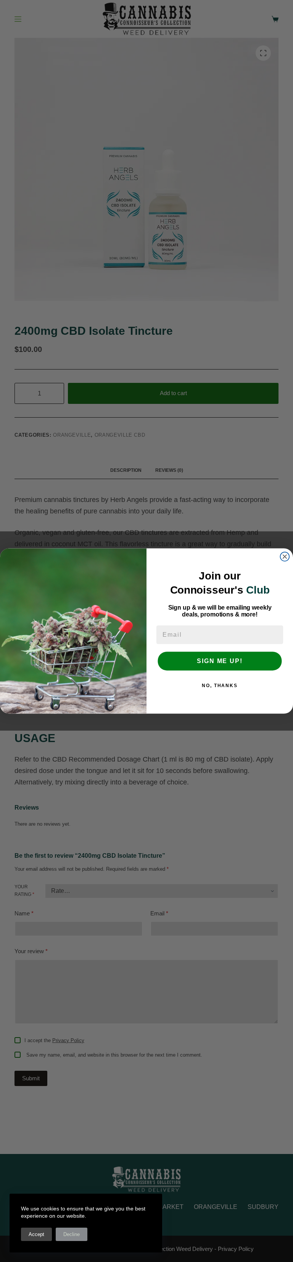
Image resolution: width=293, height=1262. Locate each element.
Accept (36, 1234)
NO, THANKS (220, 685)
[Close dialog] (285, 556)
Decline (71, 1234)
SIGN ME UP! (219, 661)
